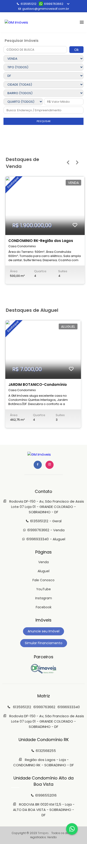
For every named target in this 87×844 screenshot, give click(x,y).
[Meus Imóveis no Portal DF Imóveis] (43, 672)
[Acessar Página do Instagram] (49, 465)
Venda (43, 562)
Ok (76, 49)
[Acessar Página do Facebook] (38, 465)
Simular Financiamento (43, 643)
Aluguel (43, 571)
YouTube (43, 589)
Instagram (43, 598)
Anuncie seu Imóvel (43, 631)
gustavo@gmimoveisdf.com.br (45, 8)
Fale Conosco (43, 580)
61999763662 (53, 4)
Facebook (44, 607)
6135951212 (28, 4)
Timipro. (43, 833)
